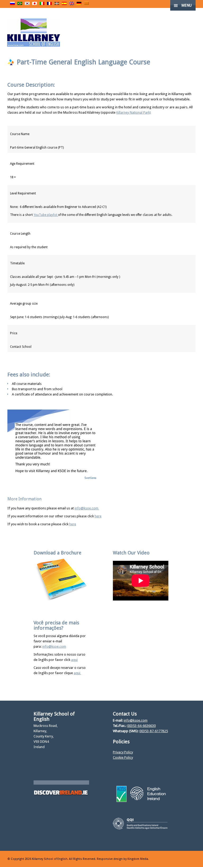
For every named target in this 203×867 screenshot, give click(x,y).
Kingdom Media (137, 859)
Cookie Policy (123, 757)
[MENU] (194, 8)
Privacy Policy (123, 752)
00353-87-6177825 (153, 731)
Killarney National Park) (133, 112)
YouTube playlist (46, 215)
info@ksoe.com (87, 508)
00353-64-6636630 (141, 726)
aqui (74, 660)
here (98, 516)
